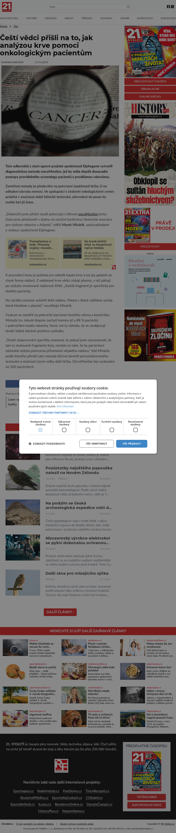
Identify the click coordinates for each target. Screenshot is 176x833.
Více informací (65, 406)
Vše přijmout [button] (132, 443)
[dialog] (88, 416)
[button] (88, 412)
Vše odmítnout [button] (96, 443)
